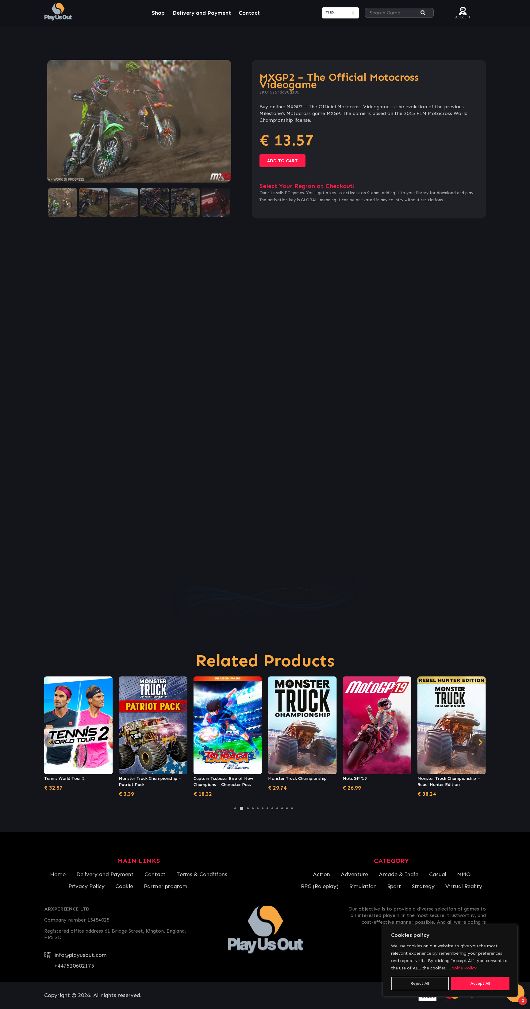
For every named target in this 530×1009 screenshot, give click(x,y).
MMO (463, 874)
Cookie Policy (462, 968)
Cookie (124, 886)
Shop (158, 13)
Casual (437, 874)
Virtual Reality (463, 886)
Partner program (165, 886)
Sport (394, 886)
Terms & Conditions (201, 874)
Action (321, 874)
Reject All (419, 983)
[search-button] (423, 13)
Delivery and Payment (201, 13)
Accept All (480, 983)
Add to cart (282, 161)
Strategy (423, 886)
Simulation (363, 886)
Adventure (354, 874)
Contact (249, 13)
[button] (235, 808)
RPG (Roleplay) (320, 886)
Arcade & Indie (398, 874)
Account (462, 16)
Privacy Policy (86, 886)
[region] (450, 961)
